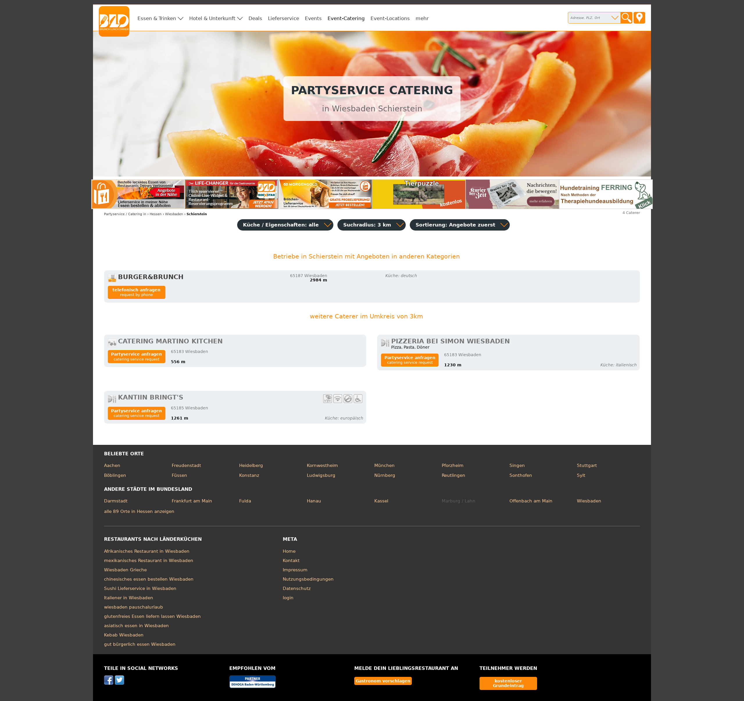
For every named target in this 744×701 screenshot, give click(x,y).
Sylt (581, 475)
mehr (422, 18)
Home (289, 551)
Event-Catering (346, 18)
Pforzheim (453, 465)
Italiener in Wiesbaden (128, 597)
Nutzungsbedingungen (308, 579)
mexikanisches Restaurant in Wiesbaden (148, 560)
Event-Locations (390, 18)
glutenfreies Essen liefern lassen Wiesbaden (152, 616)
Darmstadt (116, 501)
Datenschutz (297, 588)
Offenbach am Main (530, 501)
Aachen (112, 465)
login (288, 597)
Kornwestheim (322, 465)
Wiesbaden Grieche (125, 569)
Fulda (245, 501)
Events (313, 18)
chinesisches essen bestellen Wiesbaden (149, 579)
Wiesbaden (589, 501)
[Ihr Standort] (639, 18)
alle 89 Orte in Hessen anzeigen (139, 511)
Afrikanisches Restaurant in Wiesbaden (146, 551)
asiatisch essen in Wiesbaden (136, 625)
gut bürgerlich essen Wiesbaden (140, 644)
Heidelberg (251, 465)
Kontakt (291, 560)
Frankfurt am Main (192, 501)
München (384, 465)
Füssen (179, 475)
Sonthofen (520, 475)
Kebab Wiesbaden (124, 635)
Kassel (381, 501)
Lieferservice (283, 18)
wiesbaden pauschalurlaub (133, 607)
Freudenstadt (186, 465)
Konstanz (249, 475)
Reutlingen (453, 475)
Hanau (314, 501)
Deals (255, 18)
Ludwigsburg (321, 475)
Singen (517, 465)
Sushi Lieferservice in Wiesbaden (140, 588)
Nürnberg (384, 475)
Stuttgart (587, 465)
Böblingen (115, 475)
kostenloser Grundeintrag (508, 683)
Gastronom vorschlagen (383, 681)
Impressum (295, 569)
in (125, 214)
